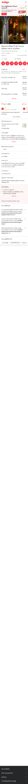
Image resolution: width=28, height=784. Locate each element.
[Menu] (25, 2)
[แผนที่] (26, 51)
